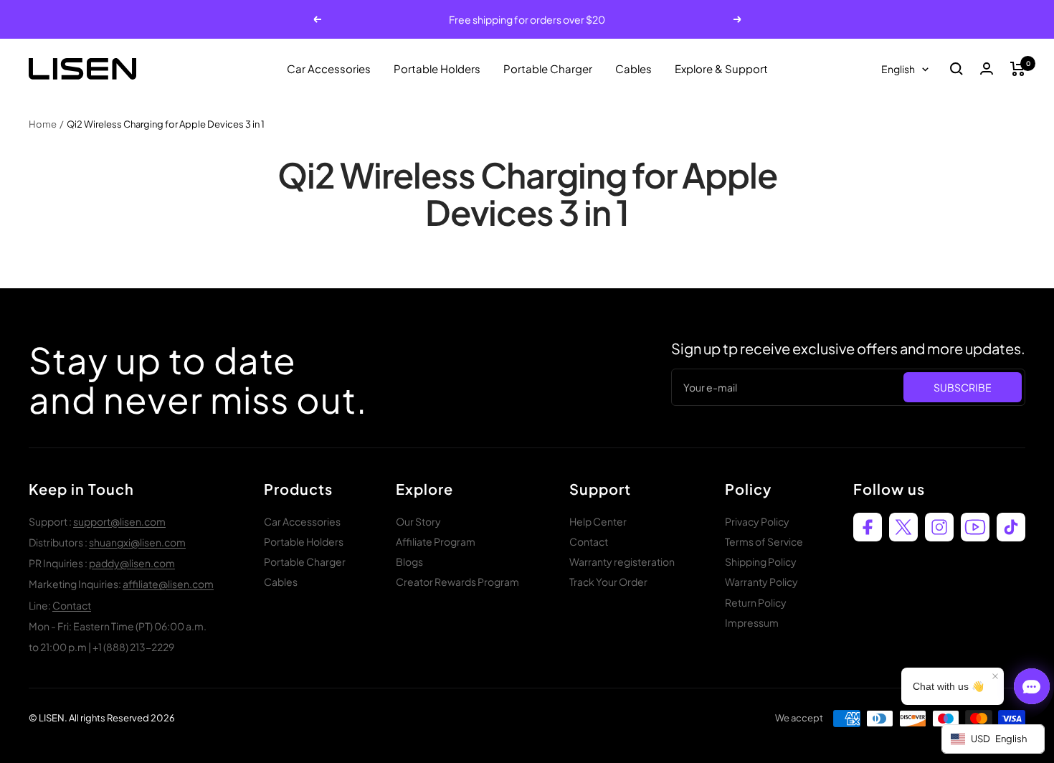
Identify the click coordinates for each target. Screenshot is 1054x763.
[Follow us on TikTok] (1011, 527)
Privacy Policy (757, 521)
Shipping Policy (761, 561)
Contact (71, 605)
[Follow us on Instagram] (939, 527)
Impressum (752, 622)
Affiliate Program (435, 541)
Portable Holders (437, 68)
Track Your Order (608, 581)
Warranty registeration (622, 561)
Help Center (598, 521)
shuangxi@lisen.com (137, 542)
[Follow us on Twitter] (903, 527)
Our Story (418, 521)
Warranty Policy (761, 581)
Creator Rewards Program (457, 581)
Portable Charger (547, 68)
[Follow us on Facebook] (867, 527)
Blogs (409, 561)
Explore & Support (721, 68)
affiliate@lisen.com (168, 583)
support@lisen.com (119, 521)
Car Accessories (329, 68)
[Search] (956, 68)
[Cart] (1017, 69)
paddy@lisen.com (132, 562)
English (898, 68)
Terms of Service (764, 541)
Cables (633, 68)
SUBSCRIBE (963, 387)
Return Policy (756, 602)
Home (43, 124)
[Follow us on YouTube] (975, 527)
